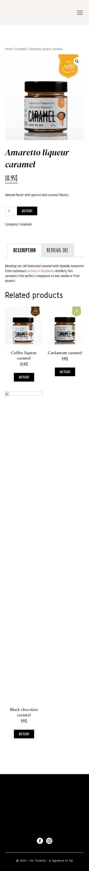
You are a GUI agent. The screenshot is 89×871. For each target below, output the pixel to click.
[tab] (24, 250)
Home (8, 49)
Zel (71, 861)
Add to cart (27, 211)
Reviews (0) (57, 250)
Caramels (20, 49)
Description (24, 250)
